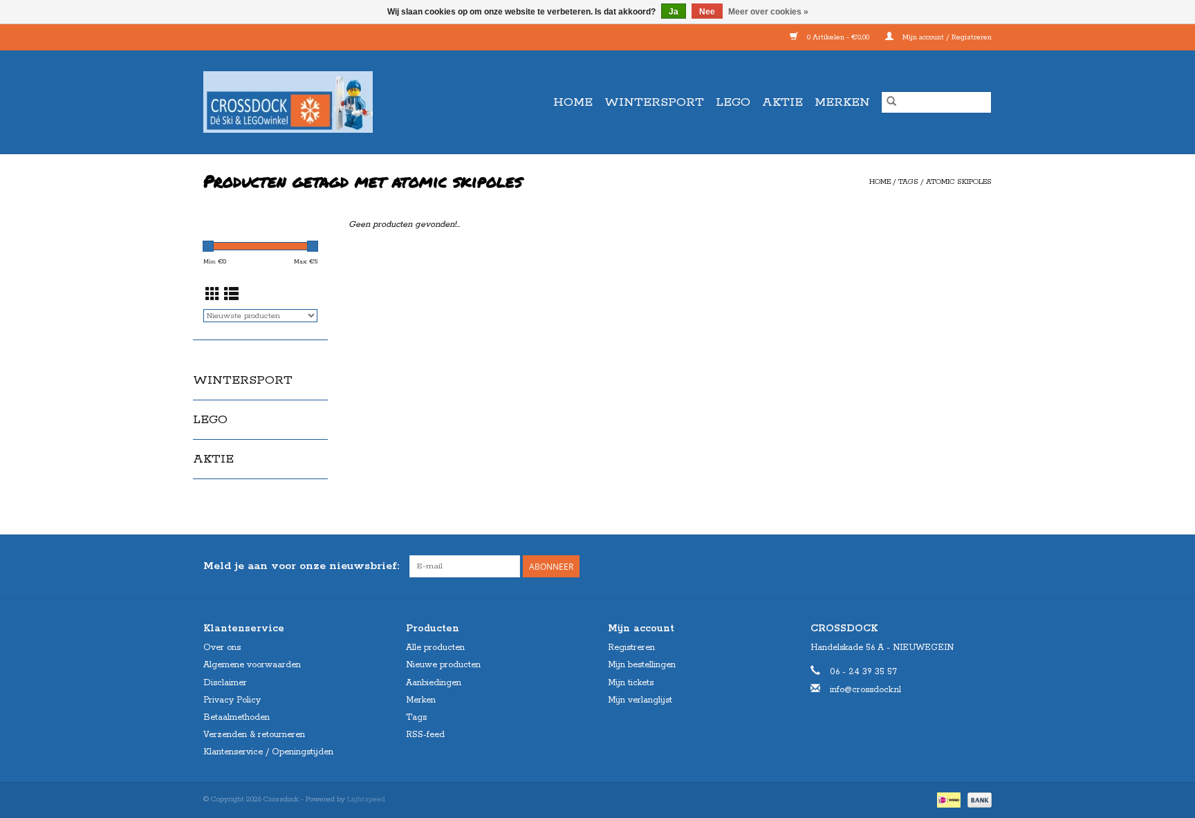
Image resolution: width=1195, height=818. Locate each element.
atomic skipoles (959, 182)
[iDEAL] (947, 799)
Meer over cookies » (768, 12)
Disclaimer (225, 683)
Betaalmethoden (236, 717)
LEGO (733, 102)
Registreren (631, 647)
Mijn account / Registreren (946, 37)
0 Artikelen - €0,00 (838, 37)
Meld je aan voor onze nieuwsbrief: (301, 566)
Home (573, 102)
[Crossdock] (312, 102)
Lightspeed (366, 799)
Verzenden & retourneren (254, 734)
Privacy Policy (232, 700)
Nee (707, 12)
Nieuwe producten (443, 665)
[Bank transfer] (977, 799)
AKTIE (782, 102)
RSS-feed (425, 734)
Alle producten (435, 647)
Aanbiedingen (433, 683)
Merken (842, 102)
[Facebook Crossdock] (956, 566)
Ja (673, 12)
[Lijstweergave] (231, 296)
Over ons (222, 647)
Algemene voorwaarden (252, 665)
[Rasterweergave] (212, 296)
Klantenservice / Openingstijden (268, 752)
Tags (908, 182)
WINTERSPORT (654, 102)
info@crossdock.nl (865, 690)
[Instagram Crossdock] (981, 566)
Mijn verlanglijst (640, 700)
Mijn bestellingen (642, 665)
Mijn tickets (631, 683)
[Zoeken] (891, 102)
